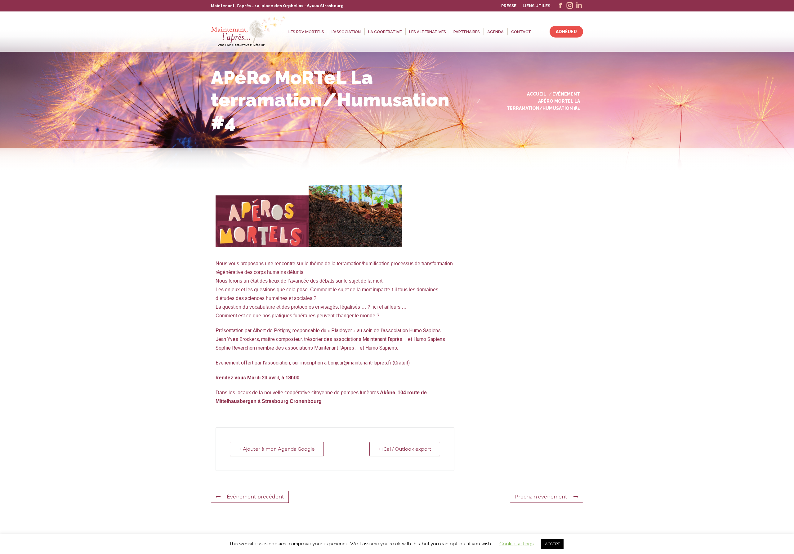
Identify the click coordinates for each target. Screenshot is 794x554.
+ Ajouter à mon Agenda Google (277, 449)
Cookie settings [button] (516, 544)
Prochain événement (541, 497)
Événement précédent (255, 497)
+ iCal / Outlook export (404, 449)
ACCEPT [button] (552, 544)
